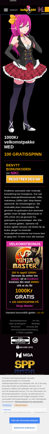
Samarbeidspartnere (18, 321)
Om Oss (36, 321)
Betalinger (36, 324)
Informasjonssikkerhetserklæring (24, 330)
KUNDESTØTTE (14, 10)
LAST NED (12, 28)
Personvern (16, 327)
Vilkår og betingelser (17, 324)
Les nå (40, 312)
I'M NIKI (15, 19)
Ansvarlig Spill (32, 327)
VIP (10, 19)
